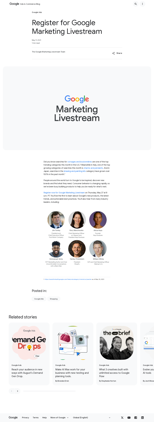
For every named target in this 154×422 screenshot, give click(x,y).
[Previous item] (11, 391)
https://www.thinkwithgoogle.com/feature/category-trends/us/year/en (68, 279)
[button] (117, 53)
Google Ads (39, 299)
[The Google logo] (13, 417)
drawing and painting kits (75, 171)
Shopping (54, 299)
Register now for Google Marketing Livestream (64, 192)
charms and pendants (93, 168)
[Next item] (17, 391)
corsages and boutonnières (79, 162)
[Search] (136, 4)
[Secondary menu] (142, 4)
